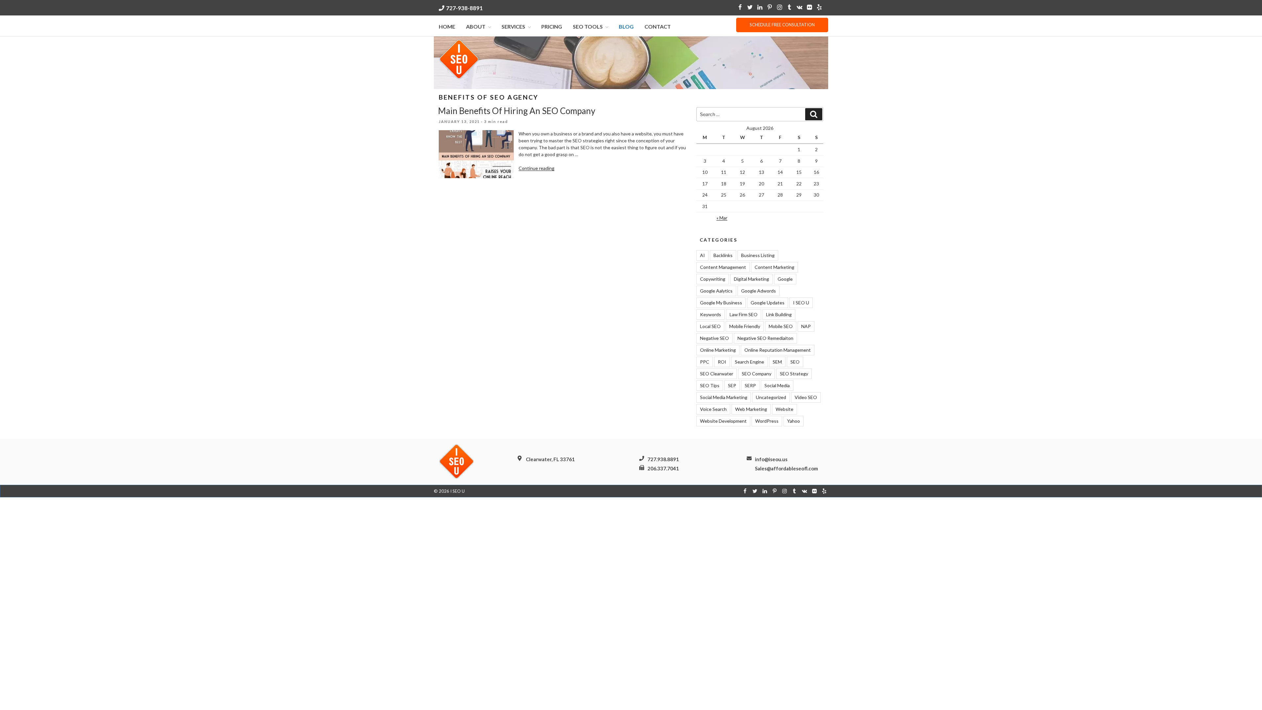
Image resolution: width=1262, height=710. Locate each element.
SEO (795, 362)
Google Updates (767, 302)
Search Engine (749, 362)
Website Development (723, 421)
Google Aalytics (716, 291)
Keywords (710, 314)
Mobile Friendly (744, 326)
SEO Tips (709, 385)
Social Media (777, 385)
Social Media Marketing (723, 397)
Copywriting (712, 279)
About (475, 26)
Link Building (779, 314)
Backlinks (723, 255)
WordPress (767, 421)
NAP (806, 326)
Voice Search (713, 409)
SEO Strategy (794, 373)
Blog (626, 26)
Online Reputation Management (777, 350)
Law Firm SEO (744, 314)
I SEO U (801, 302)
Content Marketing (774, 267)
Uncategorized (771, 397)
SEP (732, 385)
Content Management (723, 267)
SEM (777, 362)
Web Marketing (751, 409)
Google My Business (721, 302)
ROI (722, 362)
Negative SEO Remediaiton (765, 338)
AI (702, 255)
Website (784, 409)
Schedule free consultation (782, 24)
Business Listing (758, 255)
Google (785, 279)
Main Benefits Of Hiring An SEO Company (516, 111)
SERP (750, 385)
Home (447, 26)
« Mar (721, 218)
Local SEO (710, 326)
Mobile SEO (781, 326)
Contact (657, 26)
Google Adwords (758, 291)
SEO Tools (588, 26)
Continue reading (536, 168)
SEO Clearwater (716, 373)
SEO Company (756, 373)
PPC (704, 362)
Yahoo (793, 421)
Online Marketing (718, 350)
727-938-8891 (464, 8)
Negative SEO (714, 338)
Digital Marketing (751, 279)
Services (513, 26)
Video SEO (806, 397)
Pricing (551, 26)
